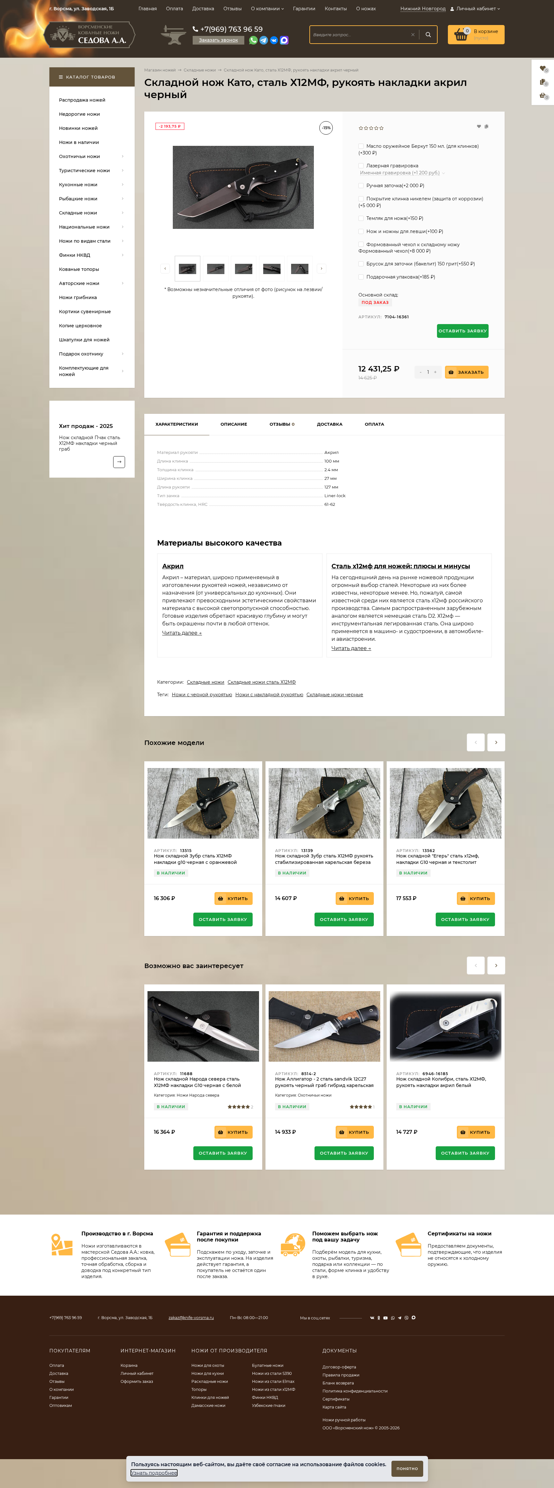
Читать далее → (182, 633)
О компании (265, 9)
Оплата (174, 9)
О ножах (366, 9)
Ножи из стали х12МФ (273, 1389)
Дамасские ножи (208, 1405)
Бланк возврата (338, 1383)
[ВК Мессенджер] (274, 40)
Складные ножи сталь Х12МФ (262, 682)
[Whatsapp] (253, 40)
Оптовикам (60, 1405)
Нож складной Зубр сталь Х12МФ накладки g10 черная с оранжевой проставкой (195, 862)
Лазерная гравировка (391, 166)
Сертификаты (336, 1399)
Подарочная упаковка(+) (400, 277)
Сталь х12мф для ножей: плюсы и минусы (401, 566)
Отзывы (232, 9)
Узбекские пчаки (268, 1405)
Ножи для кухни (207, 1373)
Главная (147, 9)
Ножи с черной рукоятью (202, 695)
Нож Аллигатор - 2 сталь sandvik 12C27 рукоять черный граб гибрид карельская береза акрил (324, 1085)
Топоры (198, 1389)
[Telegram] (263, 40)
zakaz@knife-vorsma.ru (191, 1317)
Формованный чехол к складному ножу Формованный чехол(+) (409, 248)
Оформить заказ (137, 1381)
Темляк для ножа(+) (394, 218)
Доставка (203, 9)
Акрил (173, 566)
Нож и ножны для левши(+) (404, 231)
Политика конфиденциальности (355, 1391)
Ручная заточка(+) (394, 185)
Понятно (407, 1469)
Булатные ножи (267, 1365)
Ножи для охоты (207, 1365)
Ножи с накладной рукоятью (269, 695)
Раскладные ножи (209, 1381)
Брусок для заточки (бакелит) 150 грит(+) (420, 264)
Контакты (336, 9)
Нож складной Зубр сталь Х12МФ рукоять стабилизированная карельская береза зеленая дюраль (324, 862)
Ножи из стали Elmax (273, 1381)
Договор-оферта (339, 1367)
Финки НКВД (265, 1397)
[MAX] (284, 40)
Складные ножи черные (334, 695)
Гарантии (304, 9)
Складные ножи (200, 70)
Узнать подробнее (154, 1473)
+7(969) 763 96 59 (231, 29)
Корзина (129, 1365)
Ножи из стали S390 (272, 1373)
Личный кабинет (137, 1373)
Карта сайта (334, 1407)
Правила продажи (341, 1375)
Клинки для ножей (210, 1397)
